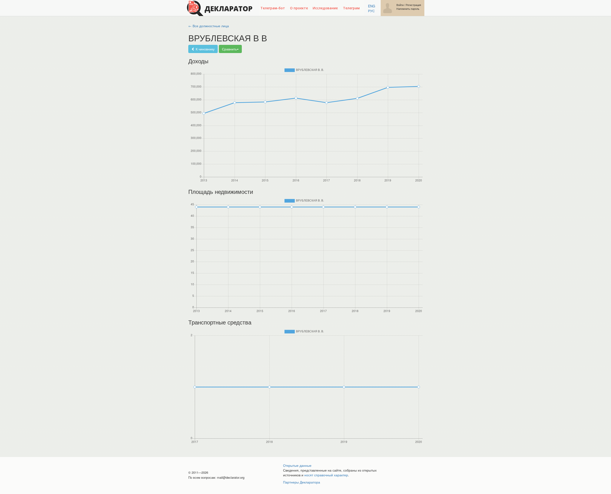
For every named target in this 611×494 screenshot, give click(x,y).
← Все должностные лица (208, 25)
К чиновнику (205, 49)
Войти (400, 5)
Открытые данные (297, 465)
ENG (371, 6)
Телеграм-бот (272, 8)
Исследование (325, 8)
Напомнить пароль (407, 9)
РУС (371, 10)
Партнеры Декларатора (301, 482)
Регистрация (413, 5)
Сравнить (229, 49)
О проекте (299, 8)
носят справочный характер (326, 475)
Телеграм (351, 8)
